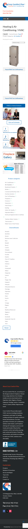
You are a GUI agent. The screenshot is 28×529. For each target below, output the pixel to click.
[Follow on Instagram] (10, 511)
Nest (6, 296)
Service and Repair (8, 472)
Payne (7, 305)
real (6, 307)
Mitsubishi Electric (10, 287)
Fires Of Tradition (10, 259)
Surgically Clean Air (10, 319)
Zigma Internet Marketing (17, 527)
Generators (8, 203)
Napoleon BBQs (9, 212)
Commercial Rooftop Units (12, 191)
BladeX (7, 243)
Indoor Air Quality (10, 210)
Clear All (5, 34)
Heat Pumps (8, 205)
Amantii (7, 231)
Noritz (7, 298)
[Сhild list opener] (14, 182)
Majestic (7, 282)
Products (5, 468)
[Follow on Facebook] (4, 511)
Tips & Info (6, 475)
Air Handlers (8, 184)
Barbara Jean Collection (11, 238)
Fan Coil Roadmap (10, 196)
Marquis (7, 284)
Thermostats (8, 221)
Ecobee (7, 254)
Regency (7, 312)
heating (7, 208)
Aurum (7, 236)
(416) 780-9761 (12, 506)
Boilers (7, 189)
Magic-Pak (8, 280)
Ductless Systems (9, 194)
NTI (6, 300)
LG (5, 277)
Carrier (7, 247)
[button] (4, 18)
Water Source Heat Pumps (12, 223)
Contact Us (6, 479)
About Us (5, 477)
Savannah (7, 316)
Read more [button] (7, 366)
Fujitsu (7, 261)
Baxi (6, 240)
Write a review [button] (15, 346)
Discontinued (8, 252)
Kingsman (7, 273)
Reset (7, 328)
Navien (7, 293)
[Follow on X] (7, 511)
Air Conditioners (9, 182)
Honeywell (8, 268)
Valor (6, 321)
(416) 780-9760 (7, 13)
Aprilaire (7, 233)
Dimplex (7, 250)
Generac (7, 263)
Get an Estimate (14, 122)
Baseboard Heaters (10, 187)
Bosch (6, 245)
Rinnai (6, 314)
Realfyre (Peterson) (10, 310)
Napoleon (7, 291)
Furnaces (7, 201)
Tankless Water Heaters (11, 219)
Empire (7, 257)
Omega (7, 303)
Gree (6, 266)
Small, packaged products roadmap (14, 214)
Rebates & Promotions (9, 470)
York (6, 323)
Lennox (7, 275)
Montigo (7, 289)
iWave (6, 270)
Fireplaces (7, 198)
